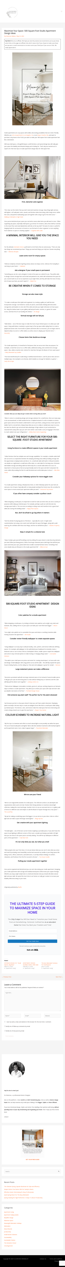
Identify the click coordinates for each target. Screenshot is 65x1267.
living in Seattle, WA (42, 135)
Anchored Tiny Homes (46, 489)
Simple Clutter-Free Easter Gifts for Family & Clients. (19, 1189)
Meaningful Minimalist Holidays (12, 1223)
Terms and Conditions (56, 1259)
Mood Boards (8, 1229)
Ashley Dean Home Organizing (37, 432)
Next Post (59, 977)
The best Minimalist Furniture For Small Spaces (49, 964)
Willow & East (44, 547)
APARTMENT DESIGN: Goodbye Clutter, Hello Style (30, 964)
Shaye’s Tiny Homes (40, 710)
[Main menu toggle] (61, 11)
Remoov (58, 665)
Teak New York (24, 838)
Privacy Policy (58, 1261)
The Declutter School (10, 1243)
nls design (37, 311)
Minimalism (7, 1226)
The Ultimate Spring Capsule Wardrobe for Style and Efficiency (21, 1186)
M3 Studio (28, 634)
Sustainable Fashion (9, 1240)
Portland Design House (33, 691)
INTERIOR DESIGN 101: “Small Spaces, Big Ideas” (12, 964)
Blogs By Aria (39, 818)
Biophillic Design (8, 1217)
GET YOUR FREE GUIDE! (32, 1159)
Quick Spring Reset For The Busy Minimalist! (16, 1195)
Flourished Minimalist (42, 728)
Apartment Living (9, 1212)
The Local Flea (8, 812)
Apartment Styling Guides (11, 1215)
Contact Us (43, 1259)
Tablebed (22, 266)
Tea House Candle (44, 857)
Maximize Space (8, 1220)
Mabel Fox (33, 281)
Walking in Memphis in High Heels (13, 217)
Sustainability (8, 1237)
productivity (7, 1232)
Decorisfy (7, 333)
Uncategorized (8, 1246)
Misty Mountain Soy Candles (13, 352)
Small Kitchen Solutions (10, 1234)
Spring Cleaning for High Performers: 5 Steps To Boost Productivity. (23, 1198)
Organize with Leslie (37, 230)
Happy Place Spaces (33, 508)
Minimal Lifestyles (13, 251)
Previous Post (6, 977)
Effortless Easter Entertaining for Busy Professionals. (19, 1192)
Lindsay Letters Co (33, 682)
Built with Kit (32, 949)
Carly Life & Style (9, 361)
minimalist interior (19, 247)
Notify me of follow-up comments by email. (18, 1026)
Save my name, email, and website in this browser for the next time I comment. (29, 1022)
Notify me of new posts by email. (15, 1031)
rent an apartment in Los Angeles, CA (22, 135)
